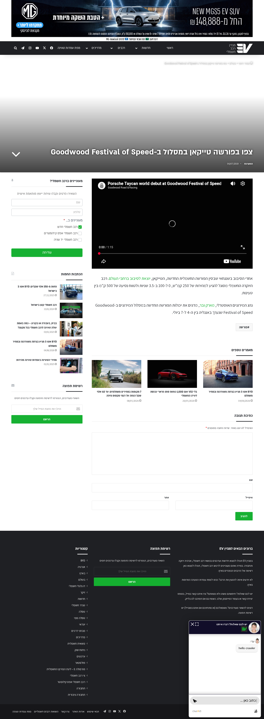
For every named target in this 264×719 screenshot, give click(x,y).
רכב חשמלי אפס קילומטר (71, 682)
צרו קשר (65, 711)
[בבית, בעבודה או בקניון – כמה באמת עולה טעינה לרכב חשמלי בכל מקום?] (71, 329)
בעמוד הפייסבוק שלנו (228, 598)
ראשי (170, 48)
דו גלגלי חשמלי (77, 586)
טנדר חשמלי (78, 605)
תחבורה (81, 688)
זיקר (82, 592)
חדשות (146, 48)
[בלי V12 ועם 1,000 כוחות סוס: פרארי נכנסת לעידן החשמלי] (172, 374)
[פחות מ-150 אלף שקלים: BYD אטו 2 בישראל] (71, 292)
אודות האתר (78, 711)
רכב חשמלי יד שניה (66, 240)
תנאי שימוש (93, 711)
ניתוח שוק (80, 650)
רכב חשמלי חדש (67, 227)
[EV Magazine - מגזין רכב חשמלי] (240, 48)
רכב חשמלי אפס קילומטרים (61, 233)
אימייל (249, 497)
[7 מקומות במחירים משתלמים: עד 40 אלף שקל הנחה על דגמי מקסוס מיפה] (116, 374)
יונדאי (82, 624)
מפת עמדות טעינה (69, 48)
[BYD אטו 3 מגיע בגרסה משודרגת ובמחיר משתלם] (228, 374)
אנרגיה (81, 567)
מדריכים (96, 48)
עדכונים (81, 656)
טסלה (82, 611)
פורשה (243, 327)
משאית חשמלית (76, 643)
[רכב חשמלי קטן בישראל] (71, 310)
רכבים (121, 48)
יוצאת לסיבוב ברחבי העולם (129, 278)
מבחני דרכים (78, 631)
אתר (166, 497)
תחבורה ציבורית (76, 695)
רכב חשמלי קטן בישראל (44, 305)
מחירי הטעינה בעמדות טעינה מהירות (36, 360)
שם (251, 480)
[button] (192, 624)
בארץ (82, 573)
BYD (83, 560)
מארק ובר (207, 305)
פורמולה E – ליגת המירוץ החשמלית (66, 669)
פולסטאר (80, 663)
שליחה (47, 252)
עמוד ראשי (244, 63)
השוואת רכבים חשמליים (46, 711)
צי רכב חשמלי (77, 675)
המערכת (248, 163)
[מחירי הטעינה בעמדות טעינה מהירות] (71, 365)
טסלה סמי (79, 618)
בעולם (233, 63)
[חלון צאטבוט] (225, 668)
